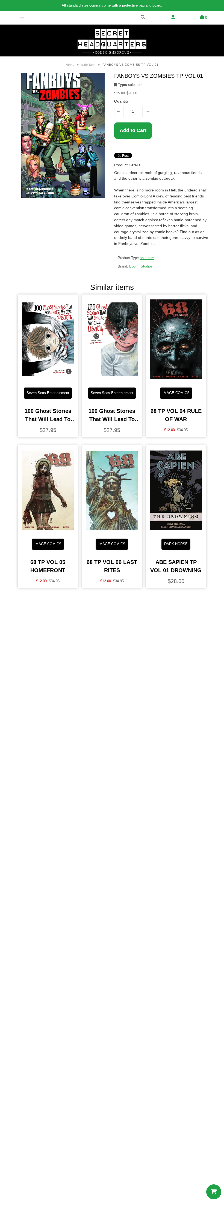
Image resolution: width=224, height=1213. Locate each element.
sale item (88, 64)
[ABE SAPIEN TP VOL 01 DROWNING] (176, 530)
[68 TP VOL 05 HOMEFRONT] (48, 530)
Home (70, 64)
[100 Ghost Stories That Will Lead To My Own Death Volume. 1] (48, 379)
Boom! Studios (141, 266)
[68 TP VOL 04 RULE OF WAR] (176, 379)
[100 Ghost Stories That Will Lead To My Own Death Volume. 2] (112, 379)
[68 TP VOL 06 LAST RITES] (112, 530)
